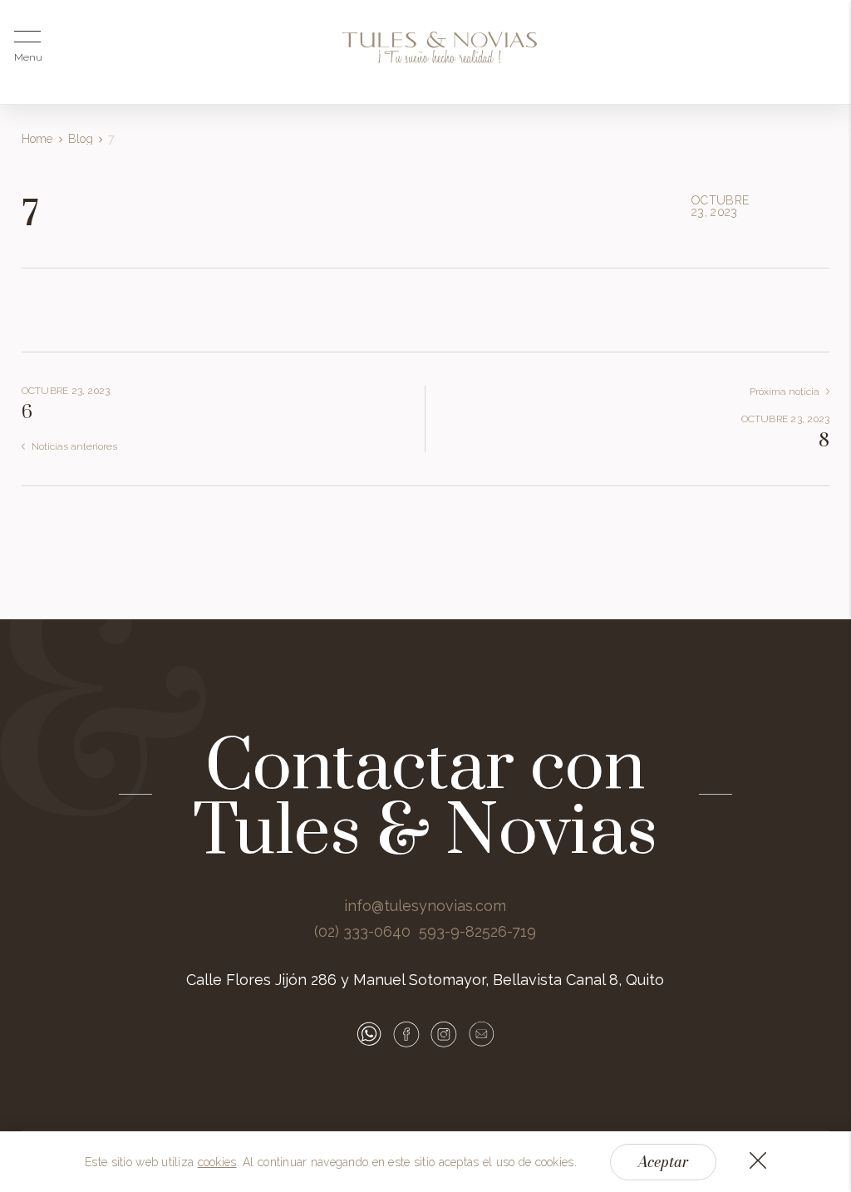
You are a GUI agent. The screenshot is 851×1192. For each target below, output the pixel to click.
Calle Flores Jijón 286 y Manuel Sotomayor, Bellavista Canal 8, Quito (425, 979)
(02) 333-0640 (362, 931)
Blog (80, 139)
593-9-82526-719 (477, 931)
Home (37, 139)
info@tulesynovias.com (425, 905)
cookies (217, 1162)
